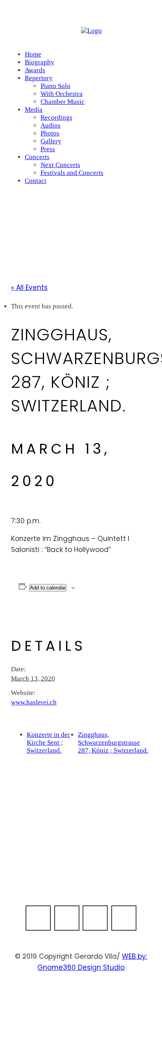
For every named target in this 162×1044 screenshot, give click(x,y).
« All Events (29, 287)
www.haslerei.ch (34, 702)
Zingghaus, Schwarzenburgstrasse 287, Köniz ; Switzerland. (113, 742)
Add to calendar (48, 588)
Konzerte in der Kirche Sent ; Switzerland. (48, 742)
